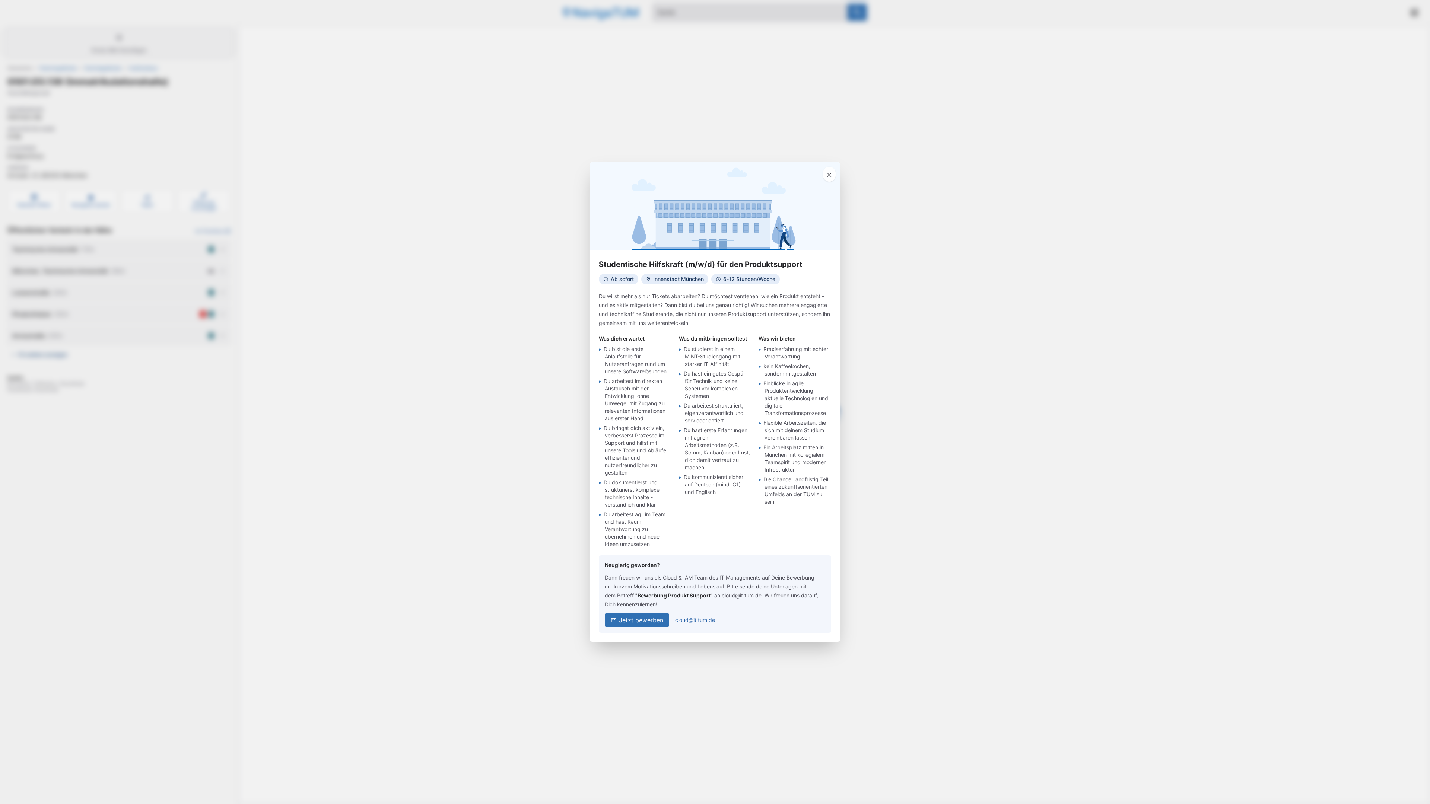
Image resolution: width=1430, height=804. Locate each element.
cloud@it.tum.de (695, 620)
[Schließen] (829, 174)
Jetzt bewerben (641, 620)
